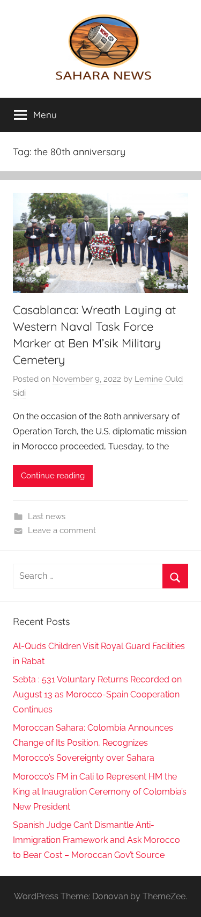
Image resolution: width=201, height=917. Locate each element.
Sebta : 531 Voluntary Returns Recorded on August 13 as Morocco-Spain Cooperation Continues (97, 694)
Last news (46, 516)
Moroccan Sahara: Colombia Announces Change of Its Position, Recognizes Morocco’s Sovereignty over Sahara (93, 743)
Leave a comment (62, 530)
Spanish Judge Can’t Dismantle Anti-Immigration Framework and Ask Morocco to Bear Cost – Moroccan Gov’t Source (96, 840)
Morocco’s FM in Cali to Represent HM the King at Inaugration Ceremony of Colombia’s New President (100, 792)
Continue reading (53, 476)
